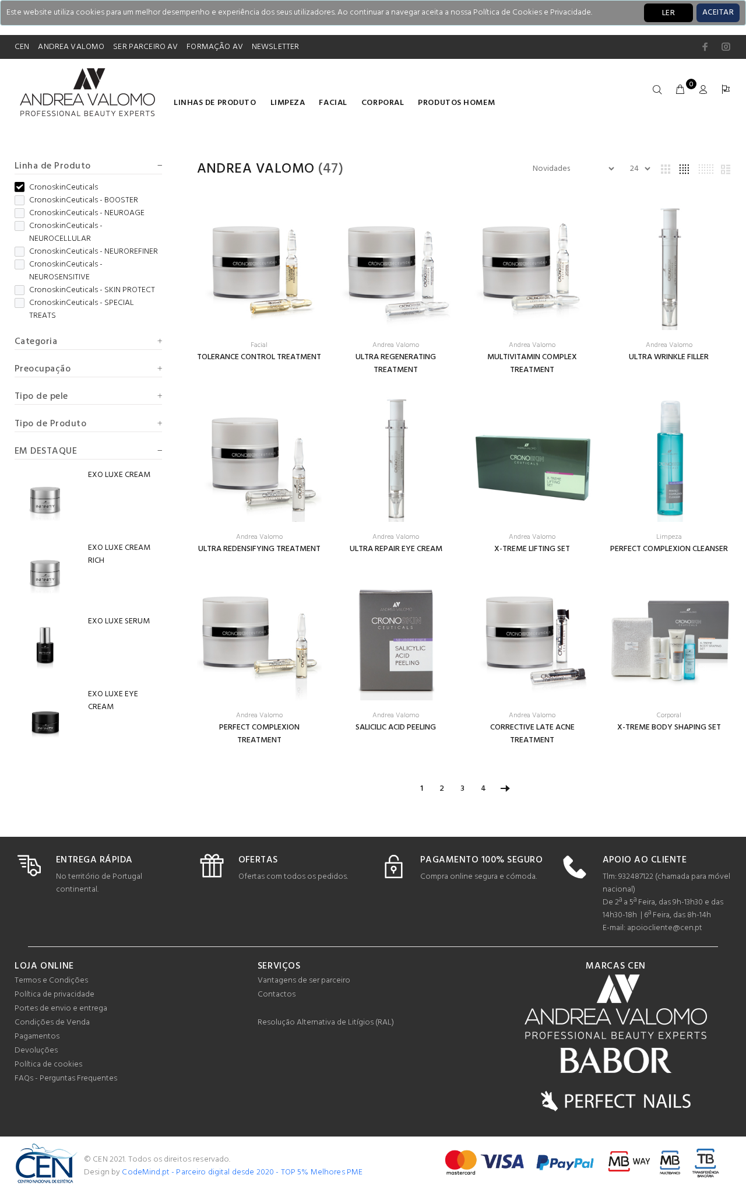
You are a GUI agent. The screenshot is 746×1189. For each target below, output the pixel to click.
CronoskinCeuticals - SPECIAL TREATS (81, 309)
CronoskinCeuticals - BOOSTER (83, 200)
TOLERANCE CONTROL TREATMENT (259, 357)
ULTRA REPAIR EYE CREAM (396, 549)
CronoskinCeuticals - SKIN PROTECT (92, 290)
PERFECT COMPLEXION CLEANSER (669, 549)
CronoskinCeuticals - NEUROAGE (87, 213)
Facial (333, 103)
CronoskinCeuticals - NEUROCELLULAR (66, 232)
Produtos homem (456, 103)
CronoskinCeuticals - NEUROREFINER (93, 251)
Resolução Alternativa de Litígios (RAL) (326, 1022)
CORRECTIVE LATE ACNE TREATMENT (532, 734)
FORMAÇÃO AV (214, 47)
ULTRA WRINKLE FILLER (669, 357)
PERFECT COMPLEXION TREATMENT (259, 734)
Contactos (276, 994)
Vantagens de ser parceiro (304, 980)
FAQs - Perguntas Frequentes (66, 1078)
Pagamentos (37, 1036)
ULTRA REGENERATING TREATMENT (396, 363)
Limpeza (287, 103)
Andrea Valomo (256, 169)
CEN (22, 47)
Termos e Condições (51, 980)
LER (668, 13)
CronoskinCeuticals (63, 187)
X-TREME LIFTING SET (532, 549)
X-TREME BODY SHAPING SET (669, 727)
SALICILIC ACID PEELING (396, 727)
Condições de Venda (52, 1022)
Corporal (382, 103)
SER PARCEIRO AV (145, 47)
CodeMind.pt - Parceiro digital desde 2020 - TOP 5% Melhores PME (242, 1172)
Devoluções (36, 1050)
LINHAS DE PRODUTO (215, 103)
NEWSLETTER (275, 47)
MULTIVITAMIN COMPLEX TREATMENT (532, 363)
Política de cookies (48, 1064)
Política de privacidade (54, 994)
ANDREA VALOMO (71, 47)
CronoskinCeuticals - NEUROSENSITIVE (66, 271)
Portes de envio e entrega (61, 1008)
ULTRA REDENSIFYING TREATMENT (259, 549)
